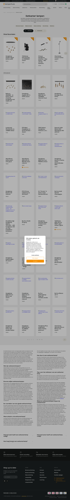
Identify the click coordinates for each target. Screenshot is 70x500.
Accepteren (35, 261)
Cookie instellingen (35, 255)
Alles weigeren (35, 258)
